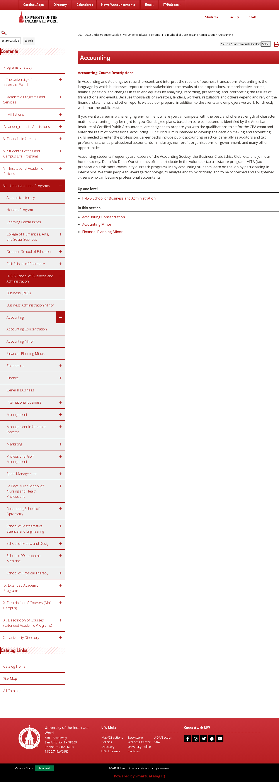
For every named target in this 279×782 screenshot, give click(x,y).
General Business (20, 390)
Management (17, 414)
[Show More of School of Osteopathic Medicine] (60, 556)
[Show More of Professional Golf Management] (60, 456)
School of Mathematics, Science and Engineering (25, 529)
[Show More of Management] (60, 414)
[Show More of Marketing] (60, 444)
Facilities (134, 751)
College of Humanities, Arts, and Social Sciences (28, 237)
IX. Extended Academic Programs (20, 588)
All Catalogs (12, 690)
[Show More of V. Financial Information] (60, 139)
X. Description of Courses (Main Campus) (28, 605)
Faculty (233, 17)
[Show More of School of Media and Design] (60, 543)
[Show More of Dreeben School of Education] (60, 251)
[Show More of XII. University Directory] (60, 637)
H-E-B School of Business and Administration (30, 279)
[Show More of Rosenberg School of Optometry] (60, 509)
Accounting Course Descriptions (105, 72)
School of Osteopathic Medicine (24, 558)
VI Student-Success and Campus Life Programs (21, 154)
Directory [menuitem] (60, 5)
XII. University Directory (21, 637)
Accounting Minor (20, 341)
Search (29, 40)
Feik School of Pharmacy (26, 263)
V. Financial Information (21, 138)
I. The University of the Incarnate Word (20, 82)
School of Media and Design (28, 543)
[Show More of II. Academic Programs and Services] (60, 97)
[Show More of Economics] (60, 366)
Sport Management (22, 473)
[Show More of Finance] (60, 378)
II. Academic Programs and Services (24, 100)
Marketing (14, 444)
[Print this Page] (276, 44)
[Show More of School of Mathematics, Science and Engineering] (60, 526)
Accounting (15, 317)
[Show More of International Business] (60, 402)
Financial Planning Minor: (26, 353)
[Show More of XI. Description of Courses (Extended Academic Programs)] (60, 620)
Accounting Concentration (27, 329)
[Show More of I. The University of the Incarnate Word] (60, 79)
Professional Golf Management (20, 459)
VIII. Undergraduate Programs (26, 185)
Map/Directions (112, 737)
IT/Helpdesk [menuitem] (171, 5)
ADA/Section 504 (163, 739)
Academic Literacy (21, 197)
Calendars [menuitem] (84, 5)
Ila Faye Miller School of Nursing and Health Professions (25, 491)
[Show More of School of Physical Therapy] (60, 573)
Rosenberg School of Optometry (23, 511)
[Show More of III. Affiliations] (60, 114)
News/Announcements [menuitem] (118, 5)
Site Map (10, 678)
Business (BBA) (19, 293)
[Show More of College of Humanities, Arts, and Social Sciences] (60, 234)
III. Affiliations (13, 114)
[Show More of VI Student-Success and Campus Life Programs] (60, 151)
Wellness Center (139, 742)
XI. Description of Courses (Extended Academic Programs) (27, 623)
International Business (24, 402)
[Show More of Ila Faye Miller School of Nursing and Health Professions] (60, 486)
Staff (252, 17)
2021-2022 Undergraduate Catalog (99, 35)
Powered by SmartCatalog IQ (139, 776)
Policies (106, 742)
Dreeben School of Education (29, 251)
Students (211, 17)
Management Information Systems (26, 429)
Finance (13, 378)
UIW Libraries (110, 751)
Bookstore (135, 737)
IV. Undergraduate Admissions (26, 126)
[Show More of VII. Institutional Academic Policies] (60, 168)
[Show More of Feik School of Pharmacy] (60, 264)
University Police (139, 747)
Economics (15, 365)
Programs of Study (17, 67)
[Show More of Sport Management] (60, 474)
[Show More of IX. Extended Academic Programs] (60, 585)
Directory (107, 747)
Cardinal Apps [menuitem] (33, 5)
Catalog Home (14, 666)
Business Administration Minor (30, 305)
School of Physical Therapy (27, 573)
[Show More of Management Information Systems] (60, 427)
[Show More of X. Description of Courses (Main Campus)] (60, 603)
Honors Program (20, 209)
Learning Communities (24, 222)
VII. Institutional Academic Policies (23, 171)
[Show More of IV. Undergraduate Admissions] (60, 126)
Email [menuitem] (149, 5)
